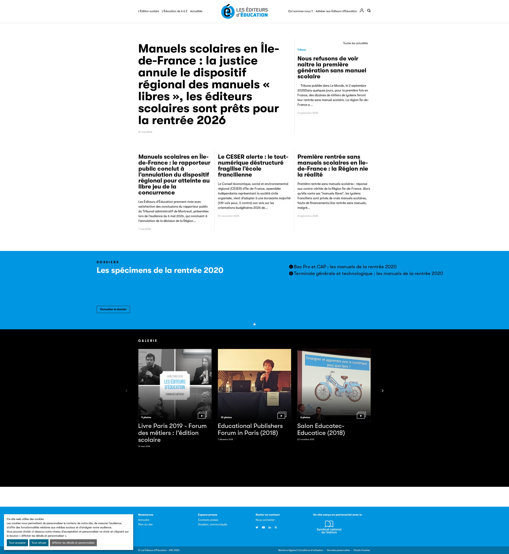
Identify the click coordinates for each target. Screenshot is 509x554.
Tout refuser (39, 542)
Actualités (196, 11)
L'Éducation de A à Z (174, 11)
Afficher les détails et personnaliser (73, 542)
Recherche (369, 11)
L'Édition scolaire (148, 11)
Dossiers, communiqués (212, 524)
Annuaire (143, 519)
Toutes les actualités (355, 43)
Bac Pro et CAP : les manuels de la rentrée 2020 (343, 266)
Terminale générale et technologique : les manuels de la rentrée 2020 (366, 273)
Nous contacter (265, 519)
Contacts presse (208, 519)
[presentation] (126, 391)
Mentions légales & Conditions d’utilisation (300, 550)
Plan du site (145, 524)
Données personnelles (338, 550)
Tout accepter (17, 542)
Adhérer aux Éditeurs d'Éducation (336, 11)
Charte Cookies (361, 550)
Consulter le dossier (113, 309)
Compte (362, 11)
